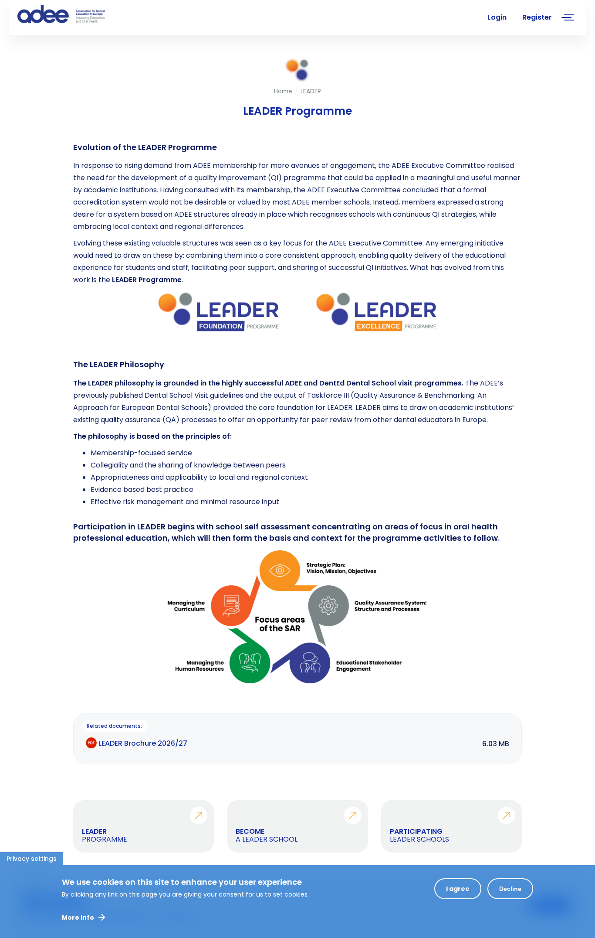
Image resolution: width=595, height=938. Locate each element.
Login (497, 17)
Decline (510, 888)
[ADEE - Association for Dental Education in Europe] (82, 15)
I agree (458, 888)
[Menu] (568, 18)
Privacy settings (32, 858)
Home (283, 91)
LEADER (311, 91)
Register (537, 17)
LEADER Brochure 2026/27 (142, 743)
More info (78, 917)
